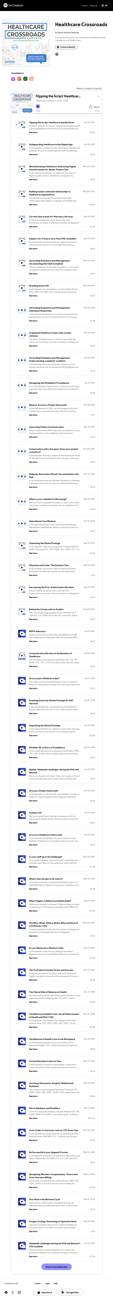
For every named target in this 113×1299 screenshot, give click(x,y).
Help (56, 1283)
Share (96, 106)
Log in (85, 5)
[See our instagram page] (19, 1292)
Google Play (72, 1292)
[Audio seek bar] (67, 113)
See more (33, 132)
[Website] (56, 54)
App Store (46, 1292)
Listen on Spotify (67, 47)
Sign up (94, 5)
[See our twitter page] (12, 1292)
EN (106, 5)
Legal (47, 1283)
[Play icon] (38, 106)
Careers (38, 1283)
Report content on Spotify (89, 88)
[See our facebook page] (6, 1292)
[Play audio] (99, 96)
